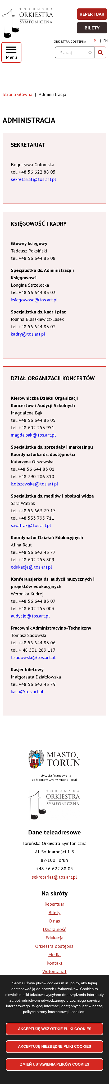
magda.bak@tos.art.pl (33, 435)
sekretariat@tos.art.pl (33, 179)
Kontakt (54, 963)
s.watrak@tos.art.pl (31, 525)
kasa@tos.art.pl (27, 691)
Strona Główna (17, 94)
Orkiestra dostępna (70, 41)
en (105, 41)
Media (54, 954)
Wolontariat (54, 971)
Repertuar (94, 15)
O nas (54, 921)
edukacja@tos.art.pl (31, 567)
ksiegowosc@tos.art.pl (34, 300)
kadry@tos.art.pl (28, 334)
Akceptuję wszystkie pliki (54, 1029)
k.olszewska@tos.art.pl (34, 484)
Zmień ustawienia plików (54, 1064)
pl (95, 41)
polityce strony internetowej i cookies (53, 1012)
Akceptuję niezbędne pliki (54, 1046)
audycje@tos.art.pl (30, 616)
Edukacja (54, 938)
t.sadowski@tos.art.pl (33, 657)
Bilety (96, 29)
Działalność (54, 929)
